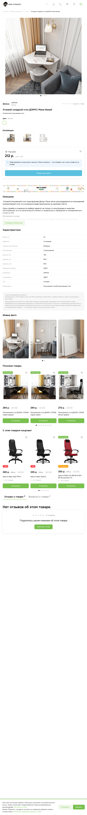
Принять (79, 807)
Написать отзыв (43, 527)
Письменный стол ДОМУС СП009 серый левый (43, 413)
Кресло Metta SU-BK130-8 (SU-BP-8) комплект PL (70, 476)
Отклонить (65, 807)
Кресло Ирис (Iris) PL (38, 477)
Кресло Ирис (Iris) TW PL (12, 477)
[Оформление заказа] (74, 4)
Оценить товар (78, 104)
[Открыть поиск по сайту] (47, 4)
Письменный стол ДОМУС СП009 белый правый (71, 413)
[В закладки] (26, 372)
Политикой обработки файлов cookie (27, 812)
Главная (5, 11)
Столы (26, 11)
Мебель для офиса (16, 11)
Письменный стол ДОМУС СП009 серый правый (15, 413)
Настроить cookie (20, 807)
